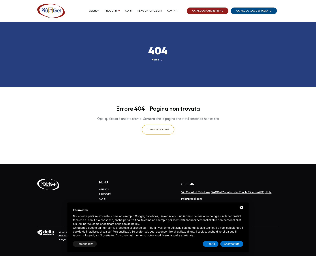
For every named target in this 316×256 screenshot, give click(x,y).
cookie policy (130, 223)
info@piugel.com (191, 198)
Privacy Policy (65, 235)
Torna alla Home (158, 129)
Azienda (94, 10)
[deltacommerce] (45, 232)
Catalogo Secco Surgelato (253, 10)
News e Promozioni (150, 10)
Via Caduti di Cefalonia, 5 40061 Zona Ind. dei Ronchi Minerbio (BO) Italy (226, 192)
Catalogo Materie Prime (207, 10)
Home (155, 59)
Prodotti (111, 10)
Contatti (172, 10)
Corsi (128, 10)
